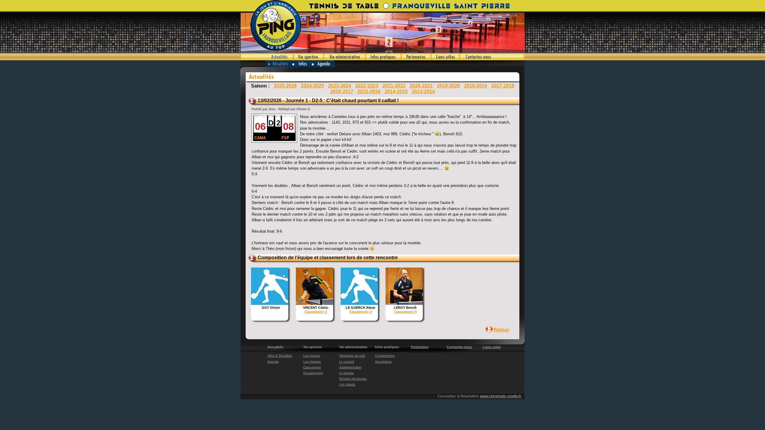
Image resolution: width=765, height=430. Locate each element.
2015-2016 (368, 91)
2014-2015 (396, 91)
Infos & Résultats (279, 355)
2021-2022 (394, 85)
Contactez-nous (492, 56)
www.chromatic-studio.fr (500, 396)
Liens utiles (445, 56)
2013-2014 (423, 91)
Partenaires (416, 56)
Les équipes (312, 361)
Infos (302, 63)
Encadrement (313, 373)
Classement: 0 (316, 312)
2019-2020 (448, 85)
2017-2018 (502, 85)
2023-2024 (339, 85)
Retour (501, 329)
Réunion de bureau (353, 378)
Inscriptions (383, 361)
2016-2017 (341, 91)
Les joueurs (311, 355)
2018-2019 (475, 85)
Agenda (323, 63)
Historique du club (352, 355)
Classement (312, 367)
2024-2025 (312, 85)
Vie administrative (344, 56)
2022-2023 (366, 85)
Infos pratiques (383, 56)
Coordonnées (385, 355)
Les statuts (347, 384)
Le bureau (346, 373)
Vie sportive (308, 56)
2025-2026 (285, 85)
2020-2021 (421, 85)
